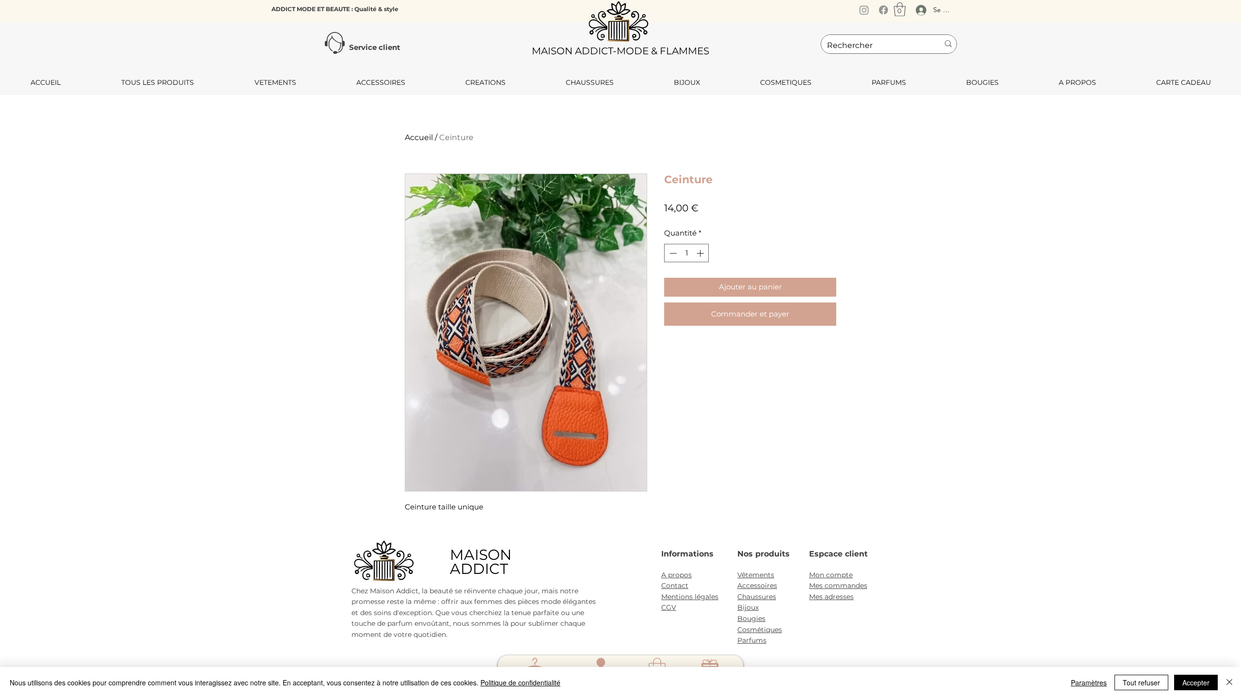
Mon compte (831, 575)
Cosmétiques (759, 629)
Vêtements (755, 575)
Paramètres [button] (1089, 682)
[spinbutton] (687, 253)
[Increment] (701, 253)
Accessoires (757, 585)
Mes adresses (831, 596)
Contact (674, 585)
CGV (668, 607)
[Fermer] (1229, 682)
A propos (676, 575)
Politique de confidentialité (520, 682)
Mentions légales (689, 596)
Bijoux (748, 607)
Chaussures (756, 596)
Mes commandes (838, 585)
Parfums (751, 640)
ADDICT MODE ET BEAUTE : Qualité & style (334, 9)
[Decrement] (672, 253)
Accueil (419, 137)
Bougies (751, 618)
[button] (900, 9)
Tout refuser (1141, 682)
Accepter (1195, 682)
